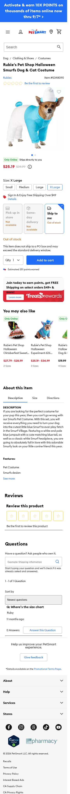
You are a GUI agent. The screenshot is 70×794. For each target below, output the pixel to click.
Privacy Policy (11, 770)
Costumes (44, 58)
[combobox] (33, 46)
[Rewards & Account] (21, 32)
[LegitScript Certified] (13, 738)
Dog (5, 58)
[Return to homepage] (37, 31)
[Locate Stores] (51, 32)
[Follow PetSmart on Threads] (34, 724)
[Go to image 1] (32, 152)
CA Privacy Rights (13, 789)
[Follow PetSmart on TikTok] (46, 724)
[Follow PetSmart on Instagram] (21, 724)
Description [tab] (15, 395)
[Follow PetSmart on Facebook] (9, 724)
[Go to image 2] (35, 152)
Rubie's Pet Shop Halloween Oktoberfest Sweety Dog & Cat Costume (16, 346)
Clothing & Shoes (23, 58)
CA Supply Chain (12, 783)
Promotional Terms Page (47, 666)
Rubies (7, 77)
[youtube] (58, 724)
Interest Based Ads (13, 777)
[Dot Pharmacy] (41, 738)
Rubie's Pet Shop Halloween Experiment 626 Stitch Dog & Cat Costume (41, 346)
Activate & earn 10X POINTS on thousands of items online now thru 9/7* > (33, 11)
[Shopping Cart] (59, 32)
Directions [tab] (53, 395)
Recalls (7, 758)
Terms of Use (10, 764)
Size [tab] (34, 395)
